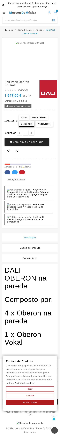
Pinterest (22, 172)
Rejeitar (30, 395)
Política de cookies (24, 383)
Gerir (30, 389)
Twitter (15, 172)
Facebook (7, 172)
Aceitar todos (30, 402)
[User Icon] (49, 12)
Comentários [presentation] (30, 258)
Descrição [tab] (30, 237)
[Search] (53, 20)
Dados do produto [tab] (30, 248)
